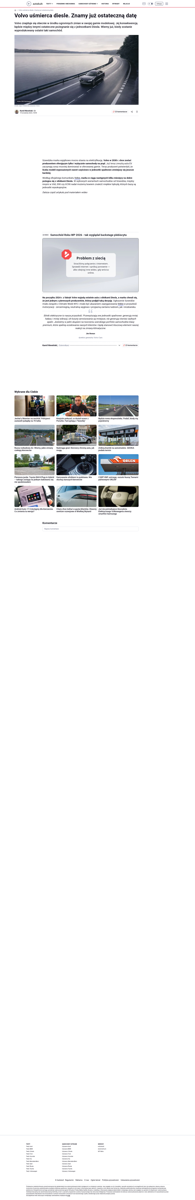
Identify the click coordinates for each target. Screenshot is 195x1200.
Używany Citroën (67, 1151)
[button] (150, 3)
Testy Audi (29, 1146)
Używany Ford (66, 1154)
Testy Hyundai (30, 1156)
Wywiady (116, 4)
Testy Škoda (30, 1166)
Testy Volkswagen (31, 1171)
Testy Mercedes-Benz (32, 1161)
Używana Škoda (67, 1166)
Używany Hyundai (67, 1156)
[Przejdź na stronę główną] (29, 5)
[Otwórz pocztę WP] (144, 4)
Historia (105, 4)
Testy (48, 4)
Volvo (77, 178)
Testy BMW (29, 1149)
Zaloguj (159, 4)
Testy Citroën (30, 1151)
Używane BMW (66, 1149)
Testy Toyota (30, 1169)
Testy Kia (29, 1159)
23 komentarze (121, 112)
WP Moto (101, 1151)
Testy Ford (29, 1154)
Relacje (126, 4)
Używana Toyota (67, 1169)
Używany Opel (66, 1164)
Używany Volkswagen (68, 1171)
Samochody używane (87, 4)
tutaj (68, 1195)
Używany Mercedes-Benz (69, 1161)
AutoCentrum (102, 1149)
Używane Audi (66, 1146)
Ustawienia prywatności (130, 1180)
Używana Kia (66, 1159)
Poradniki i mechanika (66, 4)
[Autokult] (39, 4)
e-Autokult (101, 1146)
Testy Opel (29, 1164)
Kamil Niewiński (26, 111)
